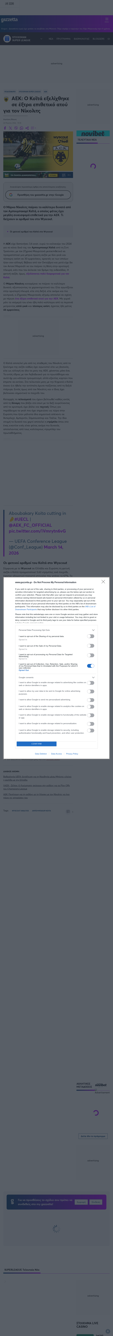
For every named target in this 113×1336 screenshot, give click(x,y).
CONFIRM (37, 744)
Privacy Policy (72, 754)
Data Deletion (41, 754)
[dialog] (56, 668)
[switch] (90, 636)
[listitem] (56, 630)
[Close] (104, 582)
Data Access (56, 754)
